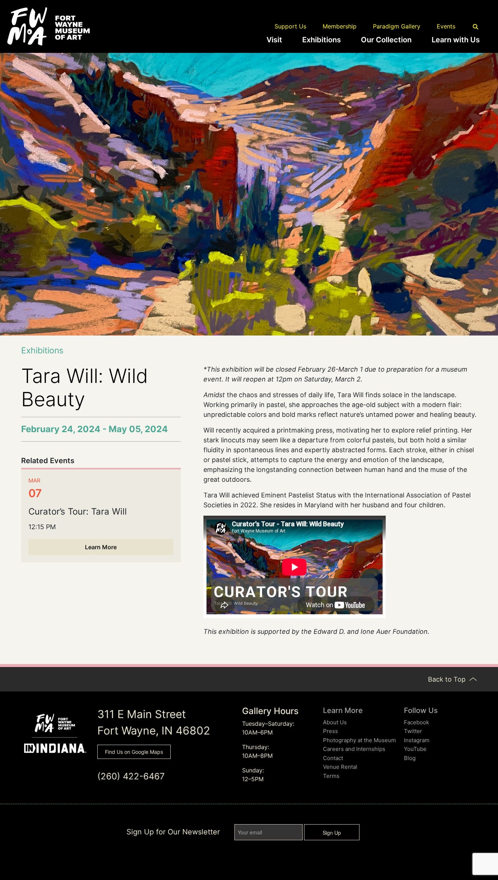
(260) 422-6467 (131, 776)
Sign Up (332, 832)
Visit (274, 39)
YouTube (415, 748)
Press (330, 731)
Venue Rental (340, 766)
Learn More (101, 547)
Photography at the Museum (359, 740)
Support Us (290, 26)
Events (446, 26)
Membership (340, 26)
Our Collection (386, 39)
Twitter (413, 731)
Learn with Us (456, 39)
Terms (331, 775)
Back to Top (447, 679)
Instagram (416, 740)
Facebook (416, 722)
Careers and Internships (354, 748)
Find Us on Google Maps (134, 752)
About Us (335, 722)
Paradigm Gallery (396, 26)
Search (476, 27)
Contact (333, 758)
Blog (410, 758)
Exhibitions (321, 39)
